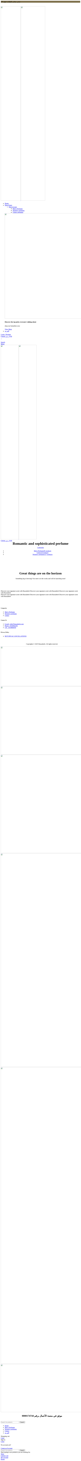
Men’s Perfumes (10, 612)
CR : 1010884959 (10, 627)
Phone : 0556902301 (11, 626)
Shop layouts (13, 207)
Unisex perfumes (18, 212)
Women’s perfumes (11, 614)
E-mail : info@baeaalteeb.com (14, 624)
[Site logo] (11, 200)
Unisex (7, 615)
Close (2, 1438)
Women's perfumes (18, 210)
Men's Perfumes (18, 209)
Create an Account (6, 1448)
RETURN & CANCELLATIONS (15, 636)
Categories (40, 547)
